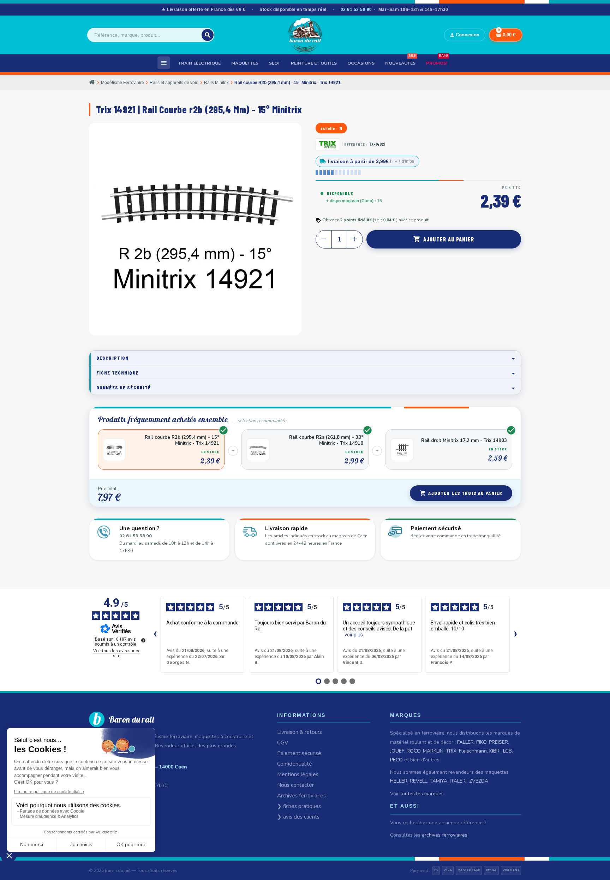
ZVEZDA (478, 781)
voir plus (354, 634)
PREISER (498, 742)
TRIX (451, 751)
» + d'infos (404, 161)
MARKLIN (433, 751)
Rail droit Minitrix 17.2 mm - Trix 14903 (464, 441)
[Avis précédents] (155, 634)
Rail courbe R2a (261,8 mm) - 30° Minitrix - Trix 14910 (326, 441)
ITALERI (458, 781)
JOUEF (397, 751)
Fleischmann (473, 751)
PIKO (481, 742)
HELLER (398, 781)
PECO (396, 759)
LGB (507, 751)
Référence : (355, 144)
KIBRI (495, 751)
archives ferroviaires (444, 835)
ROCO (413, 751)
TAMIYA (438, 781)
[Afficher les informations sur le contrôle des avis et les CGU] (143, 640)
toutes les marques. (422, 793)
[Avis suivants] (515, 634)
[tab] (305, 358)
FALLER (465, 742)
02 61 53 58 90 (356, 9)
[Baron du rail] (305, 35)
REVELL (418, 781)
